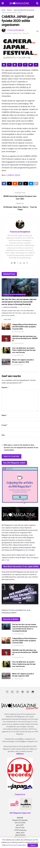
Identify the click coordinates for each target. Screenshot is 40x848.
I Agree (33, 845)
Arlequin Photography (20, 820)
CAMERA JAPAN (13, 175)
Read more (8, 319)
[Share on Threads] (25, 65)
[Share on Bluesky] (30, 65)
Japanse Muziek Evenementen (14, 294)
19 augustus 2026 (18, 331)
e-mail (7, 560)
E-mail (5, 425)
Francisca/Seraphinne (16, 30)
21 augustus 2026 (24, 307)
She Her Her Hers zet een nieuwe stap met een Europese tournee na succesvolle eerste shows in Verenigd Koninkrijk (19, 301)
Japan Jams (20, 832)
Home (3, 10)
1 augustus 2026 (18, 364)
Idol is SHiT (20, 825)
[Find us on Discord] (33, 692)
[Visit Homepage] (20, 3)
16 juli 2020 (7, 33)
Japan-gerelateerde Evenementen (23, 10)
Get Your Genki (20, 823)
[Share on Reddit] (14, 65)
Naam (4, 415)
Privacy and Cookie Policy (17, 845)
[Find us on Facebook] (7, 692)
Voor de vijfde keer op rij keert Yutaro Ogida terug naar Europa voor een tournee (23, 350)
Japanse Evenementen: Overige (11, 12)
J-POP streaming (20, 830)
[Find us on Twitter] (12, 692)
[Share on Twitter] (9, 65)
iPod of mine (20, 828)
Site (3, 435)
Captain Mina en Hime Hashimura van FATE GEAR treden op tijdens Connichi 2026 (24, 327)
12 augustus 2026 (18, 355)
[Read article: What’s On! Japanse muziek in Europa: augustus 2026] (6, 362)
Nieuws (9, 10)
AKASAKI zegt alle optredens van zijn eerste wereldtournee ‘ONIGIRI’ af (25, 338)
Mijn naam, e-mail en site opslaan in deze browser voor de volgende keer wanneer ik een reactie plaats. (21, 447)
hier (26, 550)
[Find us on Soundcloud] (27, 692)
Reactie (5, 387)
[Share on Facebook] (4, 65)
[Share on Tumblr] (20, 65)
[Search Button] (37, 3)
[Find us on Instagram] (17, 692)
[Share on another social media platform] (36, 65)
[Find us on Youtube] (22, 692)
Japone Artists (20, 835)
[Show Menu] (3, 3)
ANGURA (20, 818)
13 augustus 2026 (18, 343)
